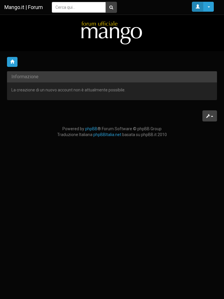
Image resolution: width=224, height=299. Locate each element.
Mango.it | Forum (23, 7)
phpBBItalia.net (107, 134)
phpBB (91, 128)
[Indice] (112, 32)
